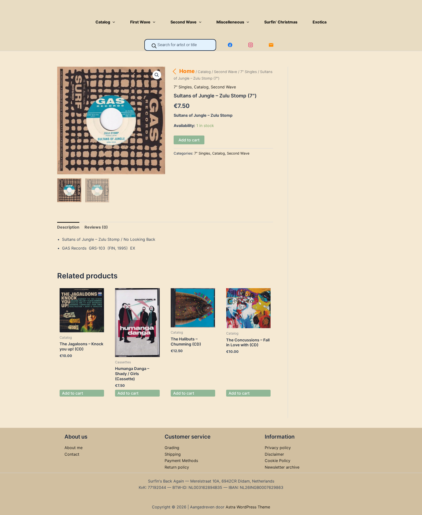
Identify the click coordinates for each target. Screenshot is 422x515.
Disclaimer (274, 454)
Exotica (320, 22)
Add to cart (189, 139)
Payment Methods (181, 460)
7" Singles (248, 72)
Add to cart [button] (72, 393)
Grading (172, 447)
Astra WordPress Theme (248, 506)
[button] (112, 22)
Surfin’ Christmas (280, 22)
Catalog (102, 22)
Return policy (177, 467)
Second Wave (183, 22)
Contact (71, 454)
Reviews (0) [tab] (96, 227)
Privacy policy (278, 447)
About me (73, 447)
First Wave (140, 22)
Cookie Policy (277, 460)
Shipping (173, 454)
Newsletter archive (282, 467)
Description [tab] (68, 227)
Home (187, 71)
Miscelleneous (230, 22)
